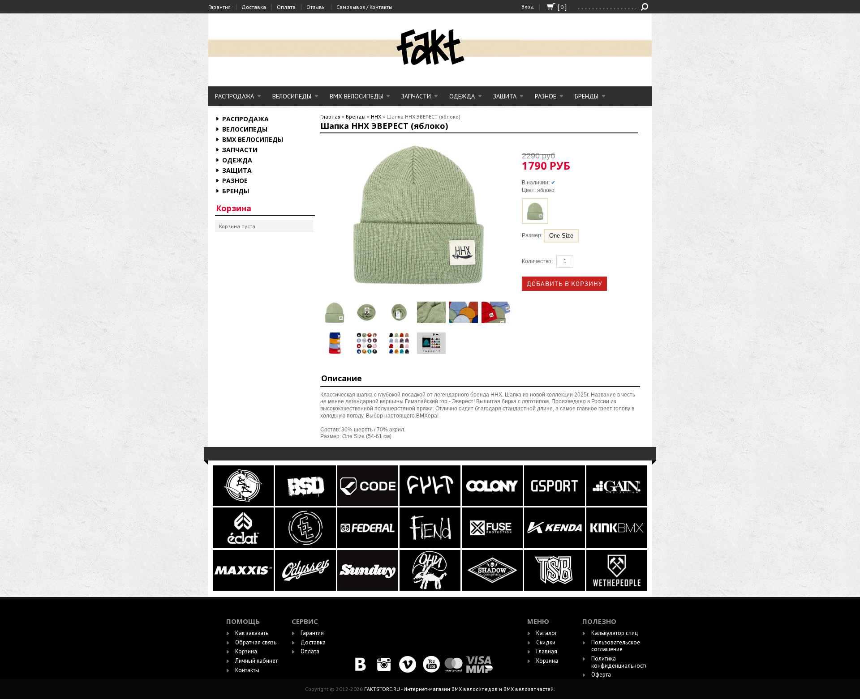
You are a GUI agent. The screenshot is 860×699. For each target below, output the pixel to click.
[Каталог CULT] (431, 504)
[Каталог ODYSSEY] (305, 588)
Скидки (545, 642)
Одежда (462, 96)
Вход (527, 6)
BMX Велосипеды (356, 96)
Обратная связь (255, 642)
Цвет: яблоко (538, 190)
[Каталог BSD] (306, 504)
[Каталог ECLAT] (244, 546)
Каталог (546, 633)
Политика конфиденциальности (619, 662)
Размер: (533, 236)
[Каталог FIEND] (431, 546)
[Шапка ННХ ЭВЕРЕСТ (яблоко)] (334, 312)
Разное (545, 96)
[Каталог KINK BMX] (616, 546)
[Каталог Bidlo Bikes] (244, 504)
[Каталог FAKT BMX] (306, 546)
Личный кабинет (256, 661)
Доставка (253, 7)
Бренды (586, 96)
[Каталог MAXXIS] (244, 588)
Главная (330, 116)
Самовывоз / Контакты (364, 7)
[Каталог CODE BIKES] (368, 504)
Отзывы (316, 7)
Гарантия (219, 7)
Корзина (233, 208)
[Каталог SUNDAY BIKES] (368, 588)
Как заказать (251, 633)
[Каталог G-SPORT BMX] (555, 504)
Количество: (537, 261)
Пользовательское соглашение (615, 646)
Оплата (286, 7)
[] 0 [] (551, 10)
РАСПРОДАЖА (234, 96)
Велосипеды (291, 96)
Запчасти (416, 96)
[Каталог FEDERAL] (368, 546)
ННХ (376, 116)
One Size (561, 235)
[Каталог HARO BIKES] (616, 504)
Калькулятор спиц (614, 633)
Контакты (247, 670)
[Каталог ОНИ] (431, 588)
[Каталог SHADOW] (493, 588)
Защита (504, 96)
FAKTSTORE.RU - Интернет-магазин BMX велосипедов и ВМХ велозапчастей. (459, 689)
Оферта (601, 674)
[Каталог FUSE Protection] (493, 546)
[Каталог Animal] (554, 546)
